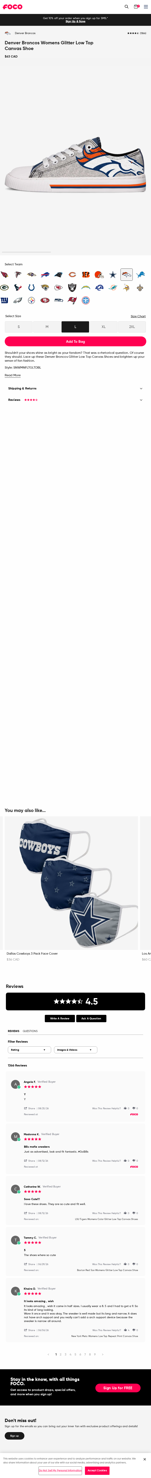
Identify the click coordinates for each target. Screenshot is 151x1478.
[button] (31, 1108)
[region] (75, 1465)
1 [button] (26, 252)
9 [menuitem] (95, 1354)
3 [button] (124, 252)
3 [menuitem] (65, 1354)
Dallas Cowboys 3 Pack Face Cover (32, 953)
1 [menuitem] (56, 1354)
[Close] (144, 1459)
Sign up (14, 1435)
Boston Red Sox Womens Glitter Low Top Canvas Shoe (107, 1270)
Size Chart (138, 316)
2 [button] (75, 252)
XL (104, 327)
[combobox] (29, 1049)
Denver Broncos (25, 33)
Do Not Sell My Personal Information (60, 1470)
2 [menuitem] (61, 1354)
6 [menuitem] (80, 1354)
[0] (136, 7)
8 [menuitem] (90, 1354)
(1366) (143, 33)
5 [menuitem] (75, 1354)
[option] (75, 20)
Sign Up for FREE (118, 1388)
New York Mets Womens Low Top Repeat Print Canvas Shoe (104, 1336)
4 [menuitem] (70, 1354)
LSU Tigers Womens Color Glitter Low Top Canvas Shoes (106, 1219)
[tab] (60, 1018)
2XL (132, 327)
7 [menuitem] (85, 1354)
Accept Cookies (97, 1470)
